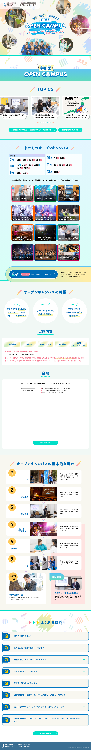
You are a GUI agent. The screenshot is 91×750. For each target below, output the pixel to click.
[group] (45, 106)
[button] (37, 122)
